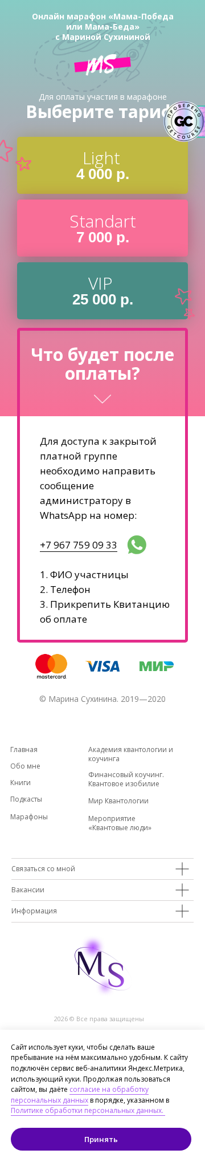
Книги (20, 782)
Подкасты (26, 799)
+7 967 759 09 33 (78, 544)
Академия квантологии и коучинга (130, 754)
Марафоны (29, 817)
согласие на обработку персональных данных (80, 1094)
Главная (24, 749)
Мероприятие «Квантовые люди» (119, 823)
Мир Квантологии (118, 801)
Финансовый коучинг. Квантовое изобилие (126, 779)
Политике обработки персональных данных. (88, 1110)
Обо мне (25, 766)
